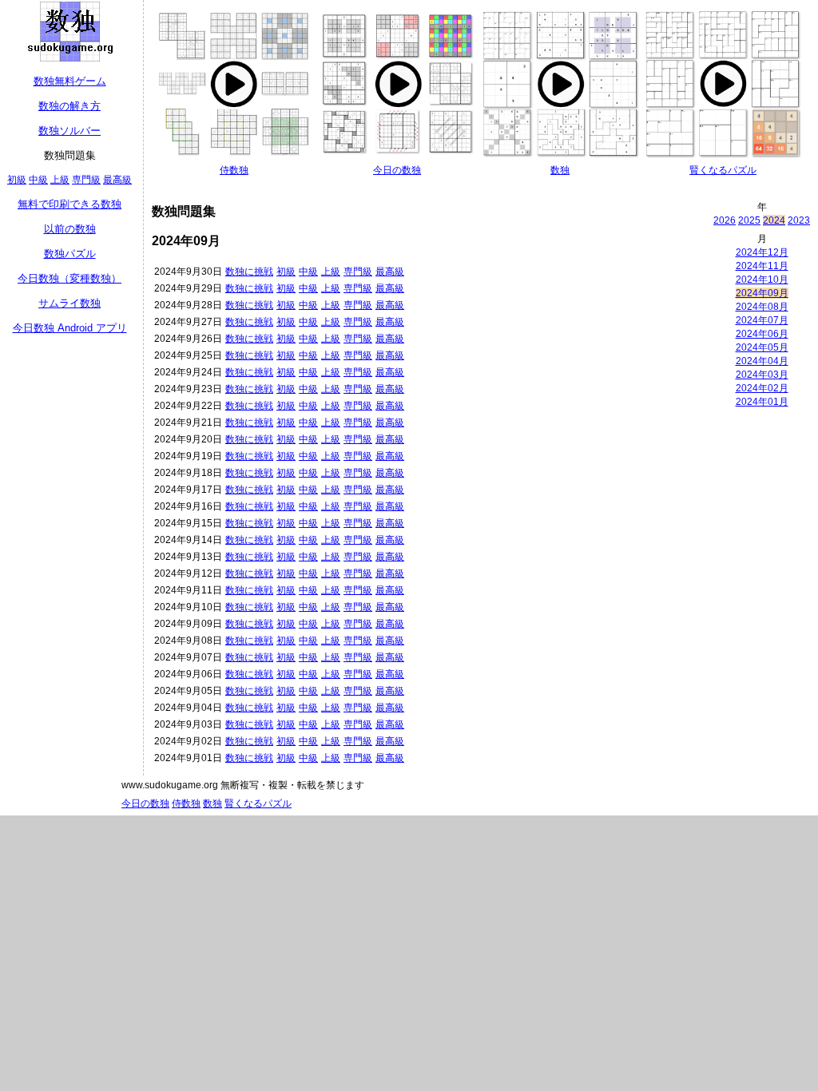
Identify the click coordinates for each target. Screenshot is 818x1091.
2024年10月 (762, 279)
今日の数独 (397, 170)
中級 (38, 179)
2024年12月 (762, 252)
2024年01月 (762, 401)
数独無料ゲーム (70, 81)
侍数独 (234, 170)
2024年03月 (762, 374)
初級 (16, 179)
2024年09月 (762, 293)
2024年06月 (762, 333)
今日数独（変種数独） (69, 278)
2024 (774, 220)
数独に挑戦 (249, 271)
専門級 (86, 179)
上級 (59, 179)
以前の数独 (70, 229)
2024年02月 (762, 388)
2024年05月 (762, 347)
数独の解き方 (69, 106)
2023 (799, 220)
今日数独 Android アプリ (70, 328)
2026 (724, 220)
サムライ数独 (69, 303)
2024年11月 (762, 266)
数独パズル (70, 254)
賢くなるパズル (722, 170)
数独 (560, 170)
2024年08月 (762, 306)
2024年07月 (762, 320)
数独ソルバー (69, 131)
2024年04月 (762, 361)
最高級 (117, 179)
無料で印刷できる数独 (69, 204)
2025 (749, 220)
